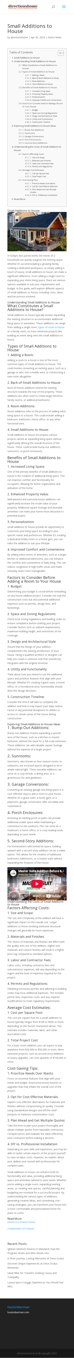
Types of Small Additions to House (38, 71)
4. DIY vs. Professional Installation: (44, 195)
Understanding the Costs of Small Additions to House (37, 148)
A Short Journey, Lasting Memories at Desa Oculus (35, 1258)
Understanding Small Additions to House (35, 61)
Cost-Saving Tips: (30, 180)
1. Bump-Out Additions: (33, 130)
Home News (55, 37)
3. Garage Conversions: (33, 136)
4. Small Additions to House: (41, 84)
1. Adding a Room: (37, 75)
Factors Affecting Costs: (33, 154)
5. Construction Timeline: (40, 122)
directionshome (19, 37)
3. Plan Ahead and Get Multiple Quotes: (43, 190)
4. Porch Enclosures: (31, 139)
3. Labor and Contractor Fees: (42, 163)
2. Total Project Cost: (38, 176)
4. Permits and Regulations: (41, 166)
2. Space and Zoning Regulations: (44, 113)
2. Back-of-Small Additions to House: (44, 78)
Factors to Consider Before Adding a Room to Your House (42, 105)
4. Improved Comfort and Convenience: (46, 100)
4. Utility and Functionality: (41, 119)
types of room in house (51, 327)
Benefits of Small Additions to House (39, 87)
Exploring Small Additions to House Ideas (35, 125)
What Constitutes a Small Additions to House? (39, 67)
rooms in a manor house (21, 1222)
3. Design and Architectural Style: (43, 116)
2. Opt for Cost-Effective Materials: (44, 186)
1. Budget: (34, 110)
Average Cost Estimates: (33, 170)
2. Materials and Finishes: (40, 160)
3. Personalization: (37, 97)
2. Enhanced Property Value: (41, 94)
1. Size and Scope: (37, 157)
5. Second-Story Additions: (34, 143)
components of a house (20, 1228)
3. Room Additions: (37, 81)
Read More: (20, 199)
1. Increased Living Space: (40, 91)
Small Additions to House (27, 57)
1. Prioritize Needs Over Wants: (43, 183)
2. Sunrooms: (28, 133)
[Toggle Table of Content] (59, 53)
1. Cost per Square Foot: (39, 173)
